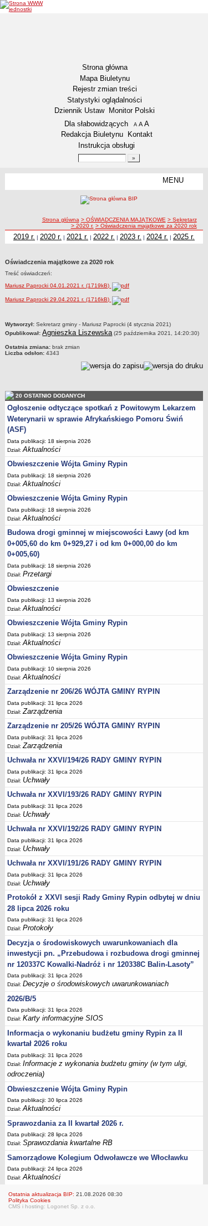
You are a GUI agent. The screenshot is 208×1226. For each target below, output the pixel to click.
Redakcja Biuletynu (92, 134)
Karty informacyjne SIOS (63, 1018)
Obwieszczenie (33, 588)
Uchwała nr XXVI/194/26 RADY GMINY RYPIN (84, 760)
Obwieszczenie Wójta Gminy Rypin (67, 464)
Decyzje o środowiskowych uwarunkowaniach (96, 984)
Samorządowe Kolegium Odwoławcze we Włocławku (97, 1157)
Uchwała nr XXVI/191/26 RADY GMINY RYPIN (84, 863)
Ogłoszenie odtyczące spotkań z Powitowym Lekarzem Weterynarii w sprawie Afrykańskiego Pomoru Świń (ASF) (101, 419)
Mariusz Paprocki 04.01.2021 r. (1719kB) (58, 285)
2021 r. (77, 237)
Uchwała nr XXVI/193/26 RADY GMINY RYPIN (84, 794)
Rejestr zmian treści (105, 89)
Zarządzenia (42, 711)
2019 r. (24, 237)
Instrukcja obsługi (106, 145)
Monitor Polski (132, 110)
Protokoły (38, 928)
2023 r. (130, 237)
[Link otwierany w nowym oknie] (21, 6)
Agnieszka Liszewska (77, 332)
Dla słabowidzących (96, 124)
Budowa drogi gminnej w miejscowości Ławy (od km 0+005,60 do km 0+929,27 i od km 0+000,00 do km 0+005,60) (98, 543)
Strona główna (105, 67)
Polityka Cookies (29, 1200)
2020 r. (51, 237)
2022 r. (104, 237)
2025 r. (184, 237)
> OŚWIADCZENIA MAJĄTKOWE (123, 220)
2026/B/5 (21, 999)
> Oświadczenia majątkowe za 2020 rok (146, 226)
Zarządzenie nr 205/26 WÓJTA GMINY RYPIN (83, 726)
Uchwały (36, 780)
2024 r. (157, 237)
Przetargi (37, 574)
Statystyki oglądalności (104, 100)
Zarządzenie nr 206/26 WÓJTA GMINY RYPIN (83, 691)
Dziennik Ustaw (79, 110)
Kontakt (140, 134)
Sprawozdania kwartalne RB (68, 1143)
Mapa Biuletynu (105, 78)
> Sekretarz (182, 220)
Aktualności (41, 449)
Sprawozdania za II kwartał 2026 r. (65, 1123)
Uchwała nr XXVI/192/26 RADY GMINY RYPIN (84, 829)
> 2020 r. (82, 226)
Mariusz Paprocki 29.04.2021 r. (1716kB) (58, 299)
